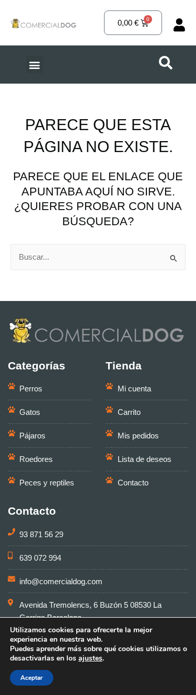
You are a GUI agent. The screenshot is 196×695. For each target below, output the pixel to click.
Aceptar (31, 678)
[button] (34, 64)
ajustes (90, 658)
